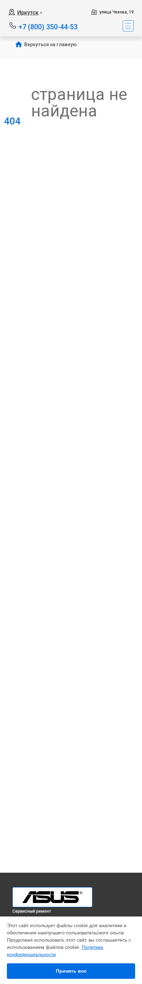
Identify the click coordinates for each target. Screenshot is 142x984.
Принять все (71, 971)
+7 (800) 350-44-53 (48, 26)
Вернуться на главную (50, 44)
